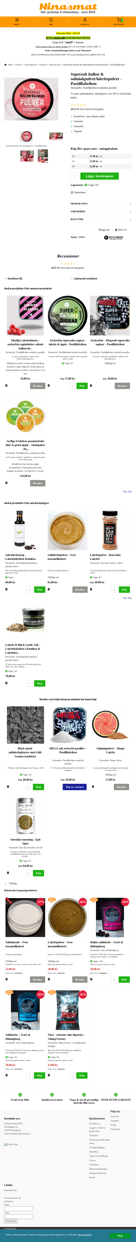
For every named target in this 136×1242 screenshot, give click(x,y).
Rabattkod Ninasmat (97, 1173)
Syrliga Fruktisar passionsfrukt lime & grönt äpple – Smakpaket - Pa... (25, 445)
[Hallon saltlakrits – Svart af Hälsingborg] (94, 900)
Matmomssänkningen (98, 1169)
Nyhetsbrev (94, 1164)
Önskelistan (80, 192)
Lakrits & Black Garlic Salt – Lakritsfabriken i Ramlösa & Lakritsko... (22, 648)
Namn (6, 1212)
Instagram (114, 1120)
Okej (120, 1235)
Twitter (113, 1125)
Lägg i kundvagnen (99, 176)
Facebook (114, 1116)
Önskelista (93, 1135)
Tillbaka (12, 883)
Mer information (85, 1234)
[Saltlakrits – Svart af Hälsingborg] (9, 992)
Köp (82, 385)
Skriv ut (121, 229)
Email (6, 1205)
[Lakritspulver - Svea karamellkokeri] (52, 900)
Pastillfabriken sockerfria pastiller (100, 88)
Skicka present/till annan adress (99, 1141)
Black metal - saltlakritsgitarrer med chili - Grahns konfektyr (25, 752)
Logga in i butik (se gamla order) (97, 1129)
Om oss (92, 1160)
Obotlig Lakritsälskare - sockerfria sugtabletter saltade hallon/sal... (25, 344)
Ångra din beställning (98, 1156)
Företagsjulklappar (97, 1147)
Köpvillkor (93, 1151)
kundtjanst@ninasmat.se (20, 1133)
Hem (10, 64)
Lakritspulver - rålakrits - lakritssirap (42, 64)
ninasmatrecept (10, 1190)
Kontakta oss (94, 1123)
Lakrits (18, 64)
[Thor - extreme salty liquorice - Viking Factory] (52, 992)
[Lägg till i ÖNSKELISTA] (6, 385)
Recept (92, 1177)
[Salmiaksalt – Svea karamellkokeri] (9, 901)
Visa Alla (127, 491)
